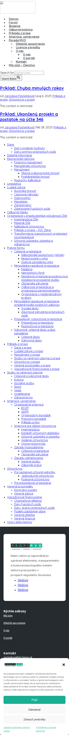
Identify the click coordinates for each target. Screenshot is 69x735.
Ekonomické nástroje (20, 159)
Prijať (34, 699)
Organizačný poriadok (36, 415)
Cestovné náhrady (26, 194)
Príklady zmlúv (30, 422)
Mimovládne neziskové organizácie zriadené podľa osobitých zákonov (37, 303)
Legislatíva (14, 184)
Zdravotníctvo (23, 397)
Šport (17, 387)
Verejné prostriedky (20, 486)
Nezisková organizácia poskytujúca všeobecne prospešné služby (44, 278)
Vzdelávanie (22, 394)
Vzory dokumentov (19, 522)
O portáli (29, 58)
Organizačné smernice (29, 404)
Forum (13, 22)
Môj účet (8, 615)
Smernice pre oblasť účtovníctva (35, 426)
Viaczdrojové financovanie (24, 497)
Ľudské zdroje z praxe (28, 351)
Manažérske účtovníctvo (30, 166)
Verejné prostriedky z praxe (32, 365)
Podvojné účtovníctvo (35, 479)
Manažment (22, 169)
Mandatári (21, 201)
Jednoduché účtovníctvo (37, 476)
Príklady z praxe (20, 33)
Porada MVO (17, 40)
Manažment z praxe (27, 354)
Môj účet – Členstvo (22, 65)
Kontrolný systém (25, 490)
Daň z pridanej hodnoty (29, 148)
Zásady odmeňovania (28, 458)
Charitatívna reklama (28, 500)
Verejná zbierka (24, 515)
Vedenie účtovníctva (34, 440)
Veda (17, 390)
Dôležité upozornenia (30, 44)
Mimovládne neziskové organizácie (36, 265)
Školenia (14, 26)
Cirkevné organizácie (27, 251)
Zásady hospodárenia (28, 447)
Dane (10, 144)
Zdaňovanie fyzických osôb (32, 208)
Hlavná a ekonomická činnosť (40, 173)
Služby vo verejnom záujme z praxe (37, 358)
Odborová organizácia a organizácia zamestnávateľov (40, 288)
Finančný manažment (28, 162)
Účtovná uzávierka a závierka (40, 436)
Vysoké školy (29, 308)
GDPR (24, 411)
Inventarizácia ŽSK (26, 219)
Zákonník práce (31, 465)
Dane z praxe (22, 347)
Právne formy (16, 248)
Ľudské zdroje (16, 187)
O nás (20, 51)
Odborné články (17, 212)
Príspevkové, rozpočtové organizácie (38, 319)
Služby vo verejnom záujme (25, 372)
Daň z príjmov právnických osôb (35, 151)
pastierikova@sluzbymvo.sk (18, 657)
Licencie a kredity (28, 47)
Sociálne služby (24, 383)
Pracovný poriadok (33, 419)
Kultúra (19, 379)
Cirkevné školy (30, 337)
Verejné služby (30, 461)
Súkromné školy (31, 340)
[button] (63, 664)
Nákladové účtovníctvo (29, 226)
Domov (14, 19)
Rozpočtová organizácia (37, 326)
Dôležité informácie (19, 155)
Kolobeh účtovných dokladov (40, 433)
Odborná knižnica (21, 29)
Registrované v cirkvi (34, 258)
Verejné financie (24, 518)
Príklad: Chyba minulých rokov (32, 88)
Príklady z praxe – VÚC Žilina (32, 230)
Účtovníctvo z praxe (22, 99)
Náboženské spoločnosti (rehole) (42, 255)
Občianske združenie (34, 283)
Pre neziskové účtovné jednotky (34, 472)
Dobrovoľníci (22, 198)
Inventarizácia (30, 429)
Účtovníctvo (14, 468)
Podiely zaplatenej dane (29, 511)
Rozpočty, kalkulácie (27, 180)
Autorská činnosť (25, 191)
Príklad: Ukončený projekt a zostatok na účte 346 (29, 116)
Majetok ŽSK (22, 223)
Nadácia (26, 269)
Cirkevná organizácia (35, 451)
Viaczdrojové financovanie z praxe (36, 369)
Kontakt (21, 61)
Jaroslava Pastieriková (19, 96)
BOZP (25, 408)
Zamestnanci (22, 205)
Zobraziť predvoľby (34, 719)
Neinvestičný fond (32, 273)
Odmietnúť (34, 709)
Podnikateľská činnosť (35, 176)
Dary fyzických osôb (27, 504)
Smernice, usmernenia (24, 36)
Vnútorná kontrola (33, 443)
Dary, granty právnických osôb (34, 508)
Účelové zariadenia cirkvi (37, 262)
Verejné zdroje (23, 493)
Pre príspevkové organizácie (32, 483)
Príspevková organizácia (37, 322)
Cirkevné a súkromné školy (31, 376)
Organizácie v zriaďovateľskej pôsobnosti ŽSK (37, 216)
